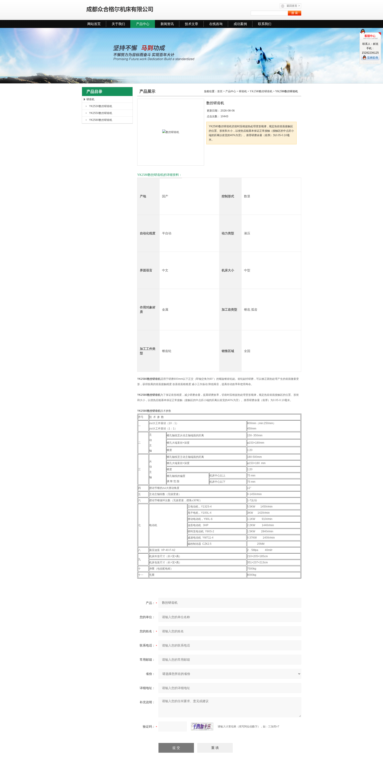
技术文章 (191, 24)
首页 (220, 91)
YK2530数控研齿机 (100, 106)
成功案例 (240, 24)
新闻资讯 (167, 24)
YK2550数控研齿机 (100, 113)
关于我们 (118, 24)
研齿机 (90, 99)
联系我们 (264, 24)
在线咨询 (216, 24)
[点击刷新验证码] (202, 726)
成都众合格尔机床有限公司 (133, 10)
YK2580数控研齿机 (100, 119)
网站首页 (94, 24)
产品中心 (142, 24)
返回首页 (293, 5)
